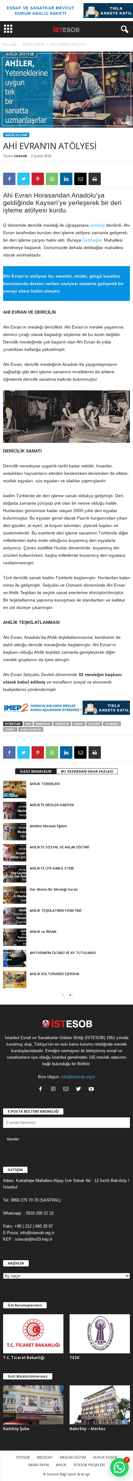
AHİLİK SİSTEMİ (33, 44)
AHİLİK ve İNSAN (43, 931)
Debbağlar (92, 240)
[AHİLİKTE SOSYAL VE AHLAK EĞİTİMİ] (14, 852)
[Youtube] (92, 1089)
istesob (20, 155)
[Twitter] (80, 1089)
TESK (74, 1357)
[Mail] (67, 1089)
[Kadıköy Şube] (33, 1404)
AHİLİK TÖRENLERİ (45, 783)
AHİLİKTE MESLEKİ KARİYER (52, 804)
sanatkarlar (30, 729)
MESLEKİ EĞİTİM (73, 1457)
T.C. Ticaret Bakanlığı (24, 1357)
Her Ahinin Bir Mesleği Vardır (54, 889)
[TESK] (100, 1333)
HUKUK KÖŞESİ (105, 1457)
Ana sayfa (9, 44)
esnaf (78, 724)
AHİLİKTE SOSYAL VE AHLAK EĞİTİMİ (59, 847)
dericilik (62, 724)
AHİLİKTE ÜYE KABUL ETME (52, 868)
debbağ (97, 225)
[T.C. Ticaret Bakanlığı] (33, 1333)
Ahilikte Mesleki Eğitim (48, 826)
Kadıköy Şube (16, 1428)
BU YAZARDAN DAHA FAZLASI (87, 771)
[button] (123, 29)
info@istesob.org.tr (78, 1076)
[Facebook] (42, 1089)
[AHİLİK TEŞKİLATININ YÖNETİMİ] (14, 916)
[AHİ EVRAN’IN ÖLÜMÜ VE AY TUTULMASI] (14, 958)
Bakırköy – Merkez (87, 1428)
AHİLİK (61, 1464)
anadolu (43, 724)
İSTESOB (23, 1457)
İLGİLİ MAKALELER (36, 771)
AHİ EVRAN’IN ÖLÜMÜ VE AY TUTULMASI (63, 952)
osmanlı (112, 724)
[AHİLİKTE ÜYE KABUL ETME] (14, 874)
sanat (10, 729)
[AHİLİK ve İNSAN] (14, 937)
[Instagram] (54, 1089)
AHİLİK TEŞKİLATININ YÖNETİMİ (55, 910)
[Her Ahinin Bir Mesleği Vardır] (14, 895)
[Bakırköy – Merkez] (100, 1404)
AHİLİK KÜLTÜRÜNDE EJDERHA (54, 973)
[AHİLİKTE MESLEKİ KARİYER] (14, 810)
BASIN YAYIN (38, 1464)
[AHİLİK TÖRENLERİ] (14, 789)
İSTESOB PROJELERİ (89, 1464)
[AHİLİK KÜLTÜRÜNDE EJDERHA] (14, 979)
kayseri (94, 724)
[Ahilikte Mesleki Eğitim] (14, 831)
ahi (28, 724)
